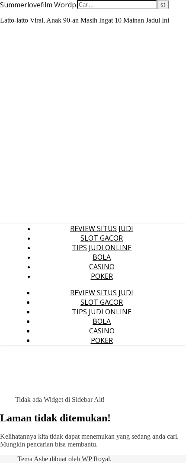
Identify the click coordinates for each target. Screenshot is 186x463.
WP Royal (96, 459)
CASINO (102, 266)
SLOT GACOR (101, 238)
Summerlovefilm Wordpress (45, 5)
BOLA (102, 257)
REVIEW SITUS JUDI (101, 228)
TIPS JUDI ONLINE (101, 247)
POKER (102, 276)
